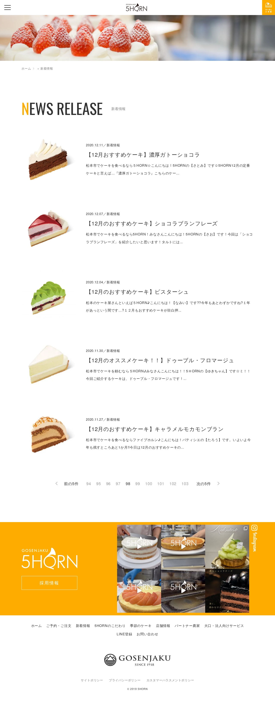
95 (98, 483)
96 (108, 483)
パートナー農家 (187, 625)
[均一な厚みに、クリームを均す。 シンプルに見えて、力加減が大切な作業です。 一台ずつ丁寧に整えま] (183, 547)
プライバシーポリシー (125, 680)
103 (185, 483)
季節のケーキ (141, 625)
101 (160, 483)
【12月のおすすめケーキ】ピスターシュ (137, 291)
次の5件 (204, 483)
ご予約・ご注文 (59, 625)
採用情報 (49, 582)
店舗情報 (163, 625)
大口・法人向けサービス (224, 625)
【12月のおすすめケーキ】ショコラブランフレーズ (152, 223)
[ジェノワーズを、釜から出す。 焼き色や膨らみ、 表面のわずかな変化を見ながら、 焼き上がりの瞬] (183, 591)
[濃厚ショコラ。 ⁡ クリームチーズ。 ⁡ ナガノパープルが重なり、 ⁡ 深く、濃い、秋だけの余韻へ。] (227, 591)
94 (88, 483)
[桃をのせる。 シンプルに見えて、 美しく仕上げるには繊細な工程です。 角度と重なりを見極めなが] (139, 591)
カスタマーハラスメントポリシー (170, 680)
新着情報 (83, 625)
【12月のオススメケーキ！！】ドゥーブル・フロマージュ (160, 360)
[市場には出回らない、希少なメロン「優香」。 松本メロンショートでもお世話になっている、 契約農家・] (227, 547)
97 (118, 483)
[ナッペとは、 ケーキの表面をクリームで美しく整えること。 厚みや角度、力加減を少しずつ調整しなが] (139, 547)
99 (137, 483)
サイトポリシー (92, 680)
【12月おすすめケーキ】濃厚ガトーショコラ (143, 154)
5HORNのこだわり (110, 625)
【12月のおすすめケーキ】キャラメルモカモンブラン (155, 428)
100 (148, 483)
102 (173, 483)
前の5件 (71, 483)
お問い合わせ (147, 633)
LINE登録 (124, 633)
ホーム (26, 68)
